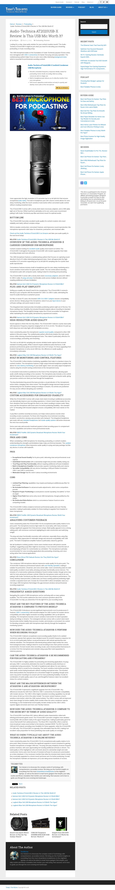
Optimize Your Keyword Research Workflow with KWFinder (91, 50)
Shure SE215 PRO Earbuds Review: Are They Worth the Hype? (37, 557)
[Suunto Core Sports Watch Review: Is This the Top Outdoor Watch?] (19, 824)
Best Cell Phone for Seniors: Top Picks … (93, 157)
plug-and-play (28, 278)
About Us (89, 2)
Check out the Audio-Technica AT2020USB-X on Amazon (29, 233)
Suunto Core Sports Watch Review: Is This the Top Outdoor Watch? (19, 835)
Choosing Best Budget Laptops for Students (92, 82)
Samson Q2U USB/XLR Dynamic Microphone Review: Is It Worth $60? (40, 284)
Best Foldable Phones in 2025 (90, 87)
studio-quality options (48, 420)
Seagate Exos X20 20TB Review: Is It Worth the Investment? (60, 835)
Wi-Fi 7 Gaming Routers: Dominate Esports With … (92, 56)
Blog (83, 2)
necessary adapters (51, 276)
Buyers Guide (59, 2)
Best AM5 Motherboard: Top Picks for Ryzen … (93, 161)
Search (83, 22)
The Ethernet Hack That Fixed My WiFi (93, 45)
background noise (61, 57)
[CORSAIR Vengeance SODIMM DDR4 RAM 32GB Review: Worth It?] (40, 824)
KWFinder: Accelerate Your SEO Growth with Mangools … (93, 62)
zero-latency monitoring (25, 366)
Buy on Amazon (63, 87)
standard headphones (30, 420)
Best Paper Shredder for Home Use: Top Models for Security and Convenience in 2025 (92, 119)
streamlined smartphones (45, 771)
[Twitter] (85, 182)
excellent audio (34, 249)
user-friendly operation (52, 565)
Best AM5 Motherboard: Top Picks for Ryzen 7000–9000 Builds (93, 106)
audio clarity (22, 200)
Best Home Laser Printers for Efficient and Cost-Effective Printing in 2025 (93, 126)
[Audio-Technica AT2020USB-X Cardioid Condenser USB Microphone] (19, 71)
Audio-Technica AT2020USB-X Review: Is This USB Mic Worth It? (38, 239)
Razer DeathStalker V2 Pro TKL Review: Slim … (93, 152)
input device (57, 301)
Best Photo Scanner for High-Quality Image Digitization (92, 137)
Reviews (68, 2)
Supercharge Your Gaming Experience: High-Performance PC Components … (93, 68)
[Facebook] (81, 182)
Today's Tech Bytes (12, 887)
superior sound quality (46, 332)
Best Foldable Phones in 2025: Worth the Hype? (92, 132)
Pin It (20, 784)
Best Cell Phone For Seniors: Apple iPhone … (92, 173)
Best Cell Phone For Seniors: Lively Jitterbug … (92, 167)
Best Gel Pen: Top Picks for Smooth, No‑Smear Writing (92, 112)
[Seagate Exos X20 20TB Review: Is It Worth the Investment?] (61, 824)
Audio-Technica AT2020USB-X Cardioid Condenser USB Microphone (48, 66)
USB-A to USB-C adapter (45, 299)
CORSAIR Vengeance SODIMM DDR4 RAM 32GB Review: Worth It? (40, 835)
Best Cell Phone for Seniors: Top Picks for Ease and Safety (93, 100)
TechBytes (15, 40)
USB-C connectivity (30, 55)
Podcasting (39, 40)
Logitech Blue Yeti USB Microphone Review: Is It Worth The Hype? (39, 355)
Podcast (77, 2)
